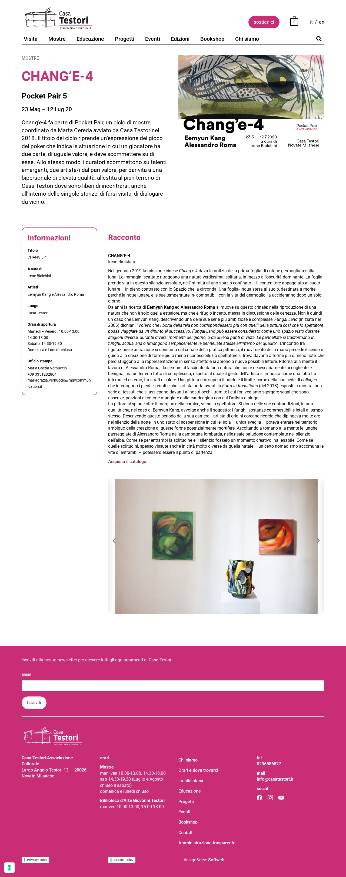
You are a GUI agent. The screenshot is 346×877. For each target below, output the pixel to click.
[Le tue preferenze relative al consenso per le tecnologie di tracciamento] (9, 867)
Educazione (90, 39)
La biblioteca (190, 780)
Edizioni (180, 39)
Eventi (152, 39)
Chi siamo (247, 39)
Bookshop (212, 39)
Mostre (57, 39)
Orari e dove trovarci (198, 770)
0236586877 (269, 763)
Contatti (186, 832)
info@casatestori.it (275, 779)
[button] (114, 541)
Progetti (124, 39)
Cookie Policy (123, 860)
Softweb (216, 859)
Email (26, 674)
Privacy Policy (37, 860)
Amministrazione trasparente (206, 842)
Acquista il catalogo (127, 461)
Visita (31, 39)
